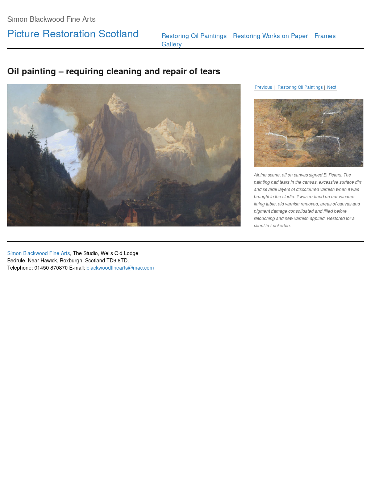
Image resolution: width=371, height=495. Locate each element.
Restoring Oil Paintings (194, 35)
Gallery (172, 43)
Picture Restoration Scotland (73, 32)
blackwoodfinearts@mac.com (120, 267)
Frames (325, 35)
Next (331, 87)
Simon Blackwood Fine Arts (38, 253)
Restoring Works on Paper (271, 35)
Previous (263, 87)
